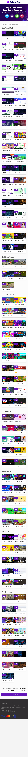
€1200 (4, 618)
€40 (16, 167)
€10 (4, 246)
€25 (4, 43)
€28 (4, 156)
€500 (4, 32)
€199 (4, 520)
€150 (4, 100)
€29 (16, 32)
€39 (4, 223)
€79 (16, 66)
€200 (16, 77)
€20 (16, 43)
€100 (16, 509)
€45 (4, 122)
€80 (16, 581)
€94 (16, 212)
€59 (4, 558)
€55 (4, 111)
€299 (16, 246)
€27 (4, 344)
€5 (16, 100)
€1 (3, 55)
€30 (4, 167)
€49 (4, 77)
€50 (16, 55)
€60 (16, 475)
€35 (4, 189)
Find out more (14, 694)
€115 (4, 607)
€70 (16, 498)
